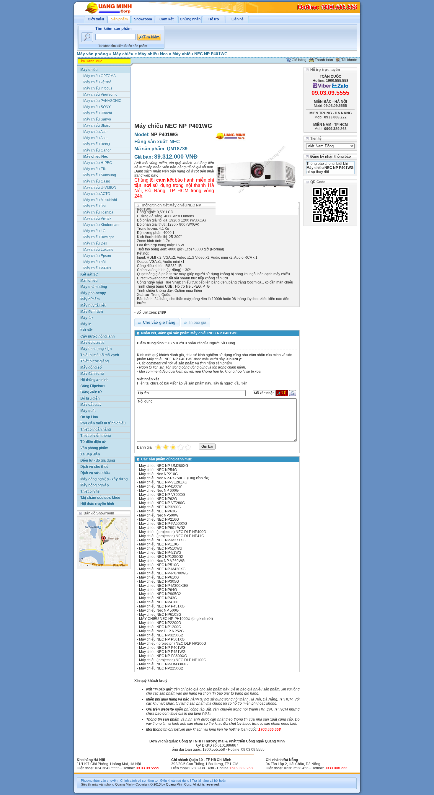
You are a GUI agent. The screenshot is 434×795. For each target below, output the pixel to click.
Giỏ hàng (299, 60)
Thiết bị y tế (89, 491)
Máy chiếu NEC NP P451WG (162, 652)
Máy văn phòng (92, 53)
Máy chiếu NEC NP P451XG (162, 606)
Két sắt (86, 330)
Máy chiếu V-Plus (97, 268)
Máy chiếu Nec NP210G (158, 474)
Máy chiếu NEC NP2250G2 (161, 668)
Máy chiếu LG (94, 231)
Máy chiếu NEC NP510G (159, 565)
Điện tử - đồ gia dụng (97, 460)
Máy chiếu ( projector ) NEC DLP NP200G (172, 643)
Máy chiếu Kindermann (101, 225)
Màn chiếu (88, 280)
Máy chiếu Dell (95, 243)
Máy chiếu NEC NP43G (158, 598)
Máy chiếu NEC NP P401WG (200, 53)
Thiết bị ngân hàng (95, 429)
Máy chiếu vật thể (97, 82)
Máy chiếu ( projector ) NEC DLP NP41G (171, 536)
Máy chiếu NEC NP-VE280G (162, 503)
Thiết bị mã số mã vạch (99, 355)
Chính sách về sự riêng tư (139, 780)
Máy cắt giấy (91, 405)
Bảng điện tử (91, 392)
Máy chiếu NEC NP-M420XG (162, 569)
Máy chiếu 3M (94, 206)
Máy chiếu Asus (95, 138)
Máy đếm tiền (91, 311)
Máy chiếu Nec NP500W (158, 515)
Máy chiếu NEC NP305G (159, 581)
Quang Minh (124, 784)
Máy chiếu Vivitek (97, 218)
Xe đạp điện (90, 454)
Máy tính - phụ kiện (96, 349)
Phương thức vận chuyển (99, 780)
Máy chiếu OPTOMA (99, 76)
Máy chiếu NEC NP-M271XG (162, 540)
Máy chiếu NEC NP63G (158, 511)
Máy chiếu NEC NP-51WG (160, 552)
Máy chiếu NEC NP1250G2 (161, 557)
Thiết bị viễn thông (95, 436)
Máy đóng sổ (91, 367)
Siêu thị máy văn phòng (97, 784)
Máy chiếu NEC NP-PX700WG (163, 573)
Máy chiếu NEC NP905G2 (160, 594)
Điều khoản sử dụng (174, 780)
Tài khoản (349, 60)
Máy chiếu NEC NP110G (159, 544)
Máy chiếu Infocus (97, 88)
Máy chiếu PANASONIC (102, 101)
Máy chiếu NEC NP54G (158, 470)
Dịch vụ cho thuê (94, 467)
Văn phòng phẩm (94, 448)
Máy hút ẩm (90, 299)
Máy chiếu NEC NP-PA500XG (163, 524)
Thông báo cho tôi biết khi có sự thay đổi (329, 168)
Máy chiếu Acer (95, 132)
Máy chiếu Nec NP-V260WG (162, 561)
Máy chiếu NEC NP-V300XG (162, 495)
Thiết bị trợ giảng (94, 361)
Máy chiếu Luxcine (98, 249)
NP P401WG (164, 134)
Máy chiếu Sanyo (97, 119)
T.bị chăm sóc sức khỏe (100, 498)
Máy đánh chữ (92, 374)
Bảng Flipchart (92, 386)
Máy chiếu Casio (96, 181)
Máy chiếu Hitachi (97, 113)
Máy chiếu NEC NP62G (158, 499)
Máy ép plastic (92, 343)
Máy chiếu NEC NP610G (159, 577)
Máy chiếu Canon (97, 150)
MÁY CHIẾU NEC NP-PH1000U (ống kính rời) (176, 619)
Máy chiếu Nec (153, 53)
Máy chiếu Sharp (96, 125)
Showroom (143, 19)
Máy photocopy (93, 293)
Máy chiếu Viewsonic (100, 94)
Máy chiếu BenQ (96, 144)
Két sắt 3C (89, 274)
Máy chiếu (123, 53)
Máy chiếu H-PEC (97, 163)
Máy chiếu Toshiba (98, 212)
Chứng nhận (190, 19)
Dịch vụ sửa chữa (95, 473)
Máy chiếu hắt (94, 262)
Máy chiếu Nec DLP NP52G (161, 631)
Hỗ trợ (213, 19)
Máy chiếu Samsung (99, 175)
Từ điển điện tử (93, 442)
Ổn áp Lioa (89, 417)
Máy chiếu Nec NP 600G (159, 490)
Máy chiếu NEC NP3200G (160, 507)
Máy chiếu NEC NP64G (158, 590)
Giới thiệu (96, 19)
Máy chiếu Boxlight (98, 237)
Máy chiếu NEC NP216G (159, 519)
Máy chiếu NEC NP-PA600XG (163, 656)
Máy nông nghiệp (94, 485)
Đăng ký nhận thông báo (330, 156)
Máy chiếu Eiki (95, 169)
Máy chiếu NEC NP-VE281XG (163, 482)
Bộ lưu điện (89, 398)
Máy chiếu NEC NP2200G (160, 623)
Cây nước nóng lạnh (97, 336)
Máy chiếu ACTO (96, 194)
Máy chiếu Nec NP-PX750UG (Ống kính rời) (174, 478)
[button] (157, 322)
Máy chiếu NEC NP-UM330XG (163, 664)
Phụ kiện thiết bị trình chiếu (102, 423)
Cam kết (166, 19)
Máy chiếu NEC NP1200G (160, 627)
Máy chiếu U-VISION (99, 187)
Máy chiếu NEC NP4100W (160, 486)
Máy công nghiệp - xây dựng (104, 479)
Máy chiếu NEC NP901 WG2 (162, 528)
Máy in (85, 324)
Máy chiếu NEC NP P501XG (162, 639)
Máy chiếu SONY (97, 107)
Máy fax (87, 318)
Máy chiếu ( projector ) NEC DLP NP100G (172, 660)
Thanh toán (324, 60)
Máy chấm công (93, 287)
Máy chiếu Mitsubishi (100, 200)
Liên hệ (237, 19)
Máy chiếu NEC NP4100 (158, 602)
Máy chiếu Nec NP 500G (159, 610)
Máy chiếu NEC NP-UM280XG (163, 466)
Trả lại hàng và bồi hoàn (209, 780)
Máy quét (88, 411)
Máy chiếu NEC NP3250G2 (161, 635)
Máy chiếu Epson (97, 256)
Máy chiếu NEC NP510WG (160, 548)
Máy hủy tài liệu (93, 305)
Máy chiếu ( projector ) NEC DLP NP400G (172, 532)
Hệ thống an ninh (94, 380)
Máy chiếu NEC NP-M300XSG (163, 586)
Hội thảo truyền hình (97, 504)
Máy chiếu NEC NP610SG (160, 614)
